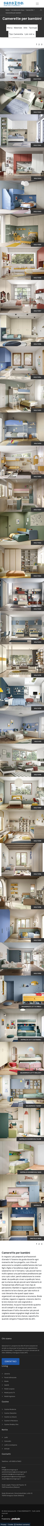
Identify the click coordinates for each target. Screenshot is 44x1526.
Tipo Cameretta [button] (16, 34)
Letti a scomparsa (10, 1445)
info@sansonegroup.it (10, 1470)
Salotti (6, 1385)
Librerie (7, 1374)
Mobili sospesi (9, 1389)
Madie (6, 1381)
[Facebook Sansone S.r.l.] (3, 1516)
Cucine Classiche (10, 1413)
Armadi (6, 1449)
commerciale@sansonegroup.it (13, 1474)
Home (8, 10)
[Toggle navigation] (37, 4)
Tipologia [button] (33, 28)
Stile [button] (25, 28)
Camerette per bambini (13, 13)
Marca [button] (9, 28)
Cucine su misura (10, 1417)
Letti (6, 1437)
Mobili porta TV (9, 1392)
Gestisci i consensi (23, 1524)
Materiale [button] (18, 28)
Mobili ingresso (9, 1396)
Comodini (7, 1441)
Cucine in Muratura (11, 1421)
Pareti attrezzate (10, 1377)
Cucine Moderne (10, 1409)
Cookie (10, 1524)
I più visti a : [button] (29, 34)
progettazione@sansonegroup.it (13, 1476)
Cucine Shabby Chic (11, 1424)
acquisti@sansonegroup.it (11, 1479)
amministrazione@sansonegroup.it (14, 1472)
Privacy (3, 1524)
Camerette (29, 10)
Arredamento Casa (17, 10)
